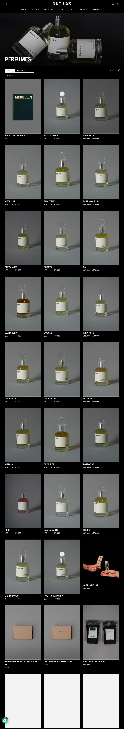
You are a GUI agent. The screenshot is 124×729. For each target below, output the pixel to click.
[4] (117, 71)
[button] (5, 4)
